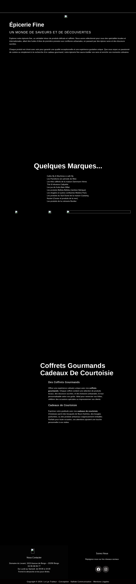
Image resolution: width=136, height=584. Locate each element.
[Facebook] (98, 569)
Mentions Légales (101, 582)
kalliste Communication (81, 582)
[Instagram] (105, 569)
